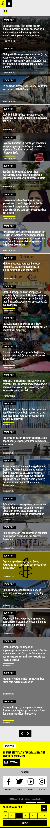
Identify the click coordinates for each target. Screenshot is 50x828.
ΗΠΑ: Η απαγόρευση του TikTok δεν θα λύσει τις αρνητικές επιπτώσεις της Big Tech (25, 594)
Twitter (19, 790)
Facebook (8, 790)
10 (12, 815)
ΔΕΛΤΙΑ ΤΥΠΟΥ (9, 20)
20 (19, 815)
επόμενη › (28, 733)
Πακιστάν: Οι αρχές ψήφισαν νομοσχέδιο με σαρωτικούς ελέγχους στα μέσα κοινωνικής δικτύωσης (25, 442)
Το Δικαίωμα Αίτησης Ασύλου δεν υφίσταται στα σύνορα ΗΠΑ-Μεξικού (25, 90)
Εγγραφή (14, 762)
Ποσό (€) (7, 811)
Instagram (42, 790)
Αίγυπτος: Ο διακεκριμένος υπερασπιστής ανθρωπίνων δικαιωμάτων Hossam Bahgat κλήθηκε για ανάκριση (25, 623)
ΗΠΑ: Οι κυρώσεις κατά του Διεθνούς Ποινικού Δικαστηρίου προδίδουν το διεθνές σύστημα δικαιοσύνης (25, 268)
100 (33, 815)
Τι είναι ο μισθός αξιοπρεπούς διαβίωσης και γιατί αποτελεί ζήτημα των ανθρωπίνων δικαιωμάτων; (25, 356)
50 (26, 815)
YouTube (30, 790)
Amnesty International (3, 3)
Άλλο (42, 815)
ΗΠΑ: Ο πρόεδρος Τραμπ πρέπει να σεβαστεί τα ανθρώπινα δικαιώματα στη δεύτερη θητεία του (25, 537)
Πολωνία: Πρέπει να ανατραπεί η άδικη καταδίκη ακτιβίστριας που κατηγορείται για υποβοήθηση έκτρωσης (25, 328)
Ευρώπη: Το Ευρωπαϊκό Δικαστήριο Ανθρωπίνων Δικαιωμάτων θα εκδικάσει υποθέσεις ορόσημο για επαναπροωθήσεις (25, 176)
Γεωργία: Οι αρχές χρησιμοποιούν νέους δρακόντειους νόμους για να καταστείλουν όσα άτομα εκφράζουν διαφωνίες (25, 711)
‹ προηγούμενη (22, 733)
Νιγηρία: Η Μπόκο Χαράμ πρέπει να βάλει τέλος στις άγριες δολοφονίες (25, 683)
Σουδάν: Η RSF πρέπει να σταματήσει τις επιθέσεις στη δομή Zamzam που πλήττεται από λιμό (25, 119)
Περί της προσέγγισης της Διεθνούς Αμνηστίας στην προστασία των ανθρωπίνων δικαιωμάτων (25, 565)
